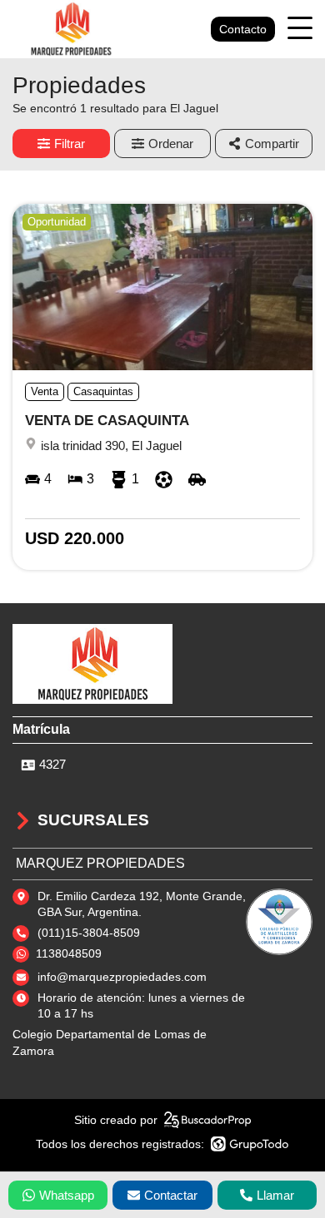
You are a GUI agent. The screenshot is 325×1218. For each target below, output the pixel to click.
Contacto (243, 29)
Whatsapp (66, 1195)
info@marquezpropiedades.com (122, 976)
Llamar (275, 1195)
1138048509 (69, 953)
